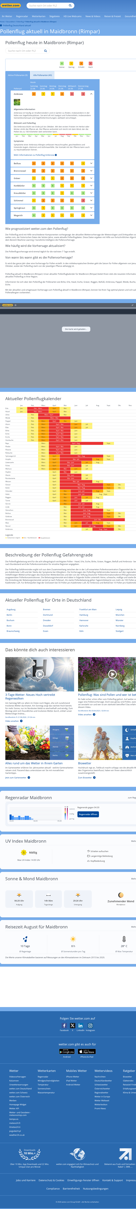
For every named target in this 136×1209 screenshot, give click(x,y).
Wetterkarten (47, 1071)
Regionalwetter (101, 1092)
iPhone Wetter (72, 1076)
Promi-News (100, 1108)
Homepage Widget (17, 1104)
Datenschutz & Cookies (51, 1180)
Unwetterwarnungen (18, 1084)
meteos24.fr (14, 1123)
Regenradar (43, 1076)
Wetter (13, 1071)
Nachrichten (100, 1076)
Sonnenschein (44, 1088)
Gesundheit (10, 22)
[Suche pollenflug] (45, 51)
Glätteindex (128, 1080)
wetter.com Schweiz (18, 1092)
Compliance (53, 1188)
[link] (7, 16)
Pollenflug (20, 22)
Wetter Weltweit (102, 1100)
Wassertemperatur (46, 1092)
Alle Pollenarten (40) (42, 75)
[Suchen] (70, 5)
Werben (12, 1100)
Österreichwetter (102, 1088)
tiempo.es (13, 1119)
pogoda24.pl (15, 1131)
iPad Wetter (71, 1080)
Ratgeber (129, 1071)
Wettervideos (103, 1071)
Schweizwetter (101, 1084)
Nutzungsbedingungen (95, 1188)
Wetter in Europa (102, 1096)
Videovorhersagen (17, 1076)
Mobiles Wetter (76, 1071)
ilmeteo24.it (14, 1127)
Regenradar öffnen (88, 814)
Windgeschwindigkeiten (48, 1080)
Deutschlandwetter (103, 1080)
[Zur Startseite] (10, 5)
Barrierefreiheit (71, 1188)
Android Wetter (73, 1084)
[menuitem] (7, 16)
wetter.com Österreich (19, 1096)
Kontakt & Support (112, 1180)
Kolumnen (14, 1080)
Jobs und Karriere (25, 1180)
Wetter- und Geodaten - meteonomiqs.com (20, 1113)
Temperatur (43, 1084)
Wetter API (14, 1108)
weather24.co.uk (17, 1135)
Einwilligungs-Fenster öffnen (83, 1180)
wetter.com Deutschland (20, 1088)
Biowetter (127, 1076)
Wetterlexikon (101, 1104)
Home (2, 22)
